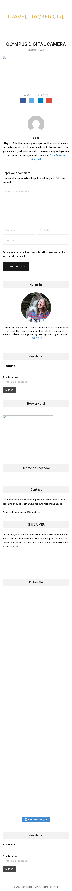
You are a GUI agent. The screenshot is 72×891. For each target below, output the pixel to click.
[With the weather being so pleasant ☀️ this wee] (36, 610)
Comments (42, 95)
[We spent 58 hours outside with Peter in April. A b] (36, 647)
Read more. (36, 337)
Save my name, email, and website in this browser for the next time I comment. (34, 254)
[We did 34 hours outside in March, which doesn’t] (36, 759)
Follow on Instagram (38, 819)
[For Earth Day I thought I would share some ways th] (36, 684)
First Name (9, 365)
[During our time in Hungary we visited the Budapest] (36, 796)
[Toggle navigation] (4, 3)
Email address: (11, 377)
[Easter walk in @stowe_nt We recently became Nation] (36, 722)
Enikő (28, 95)
